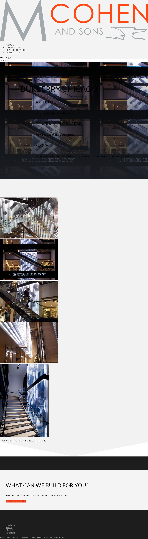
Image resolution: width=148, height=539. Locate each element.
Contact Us (13, 52)
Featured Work (16, 50)
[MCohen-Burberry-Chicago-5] (29, 362)
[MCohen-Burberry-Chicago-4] (29, 321)
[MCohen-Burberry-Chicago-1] (29, 237)
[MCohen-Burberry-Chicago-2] (29, 279)
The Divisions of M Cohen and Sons (47, 537)
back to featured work (24, 440)
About (10, 45)
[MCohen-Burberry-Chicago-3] (24, 436)
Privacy (25, 537)
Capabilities (13, 47)
